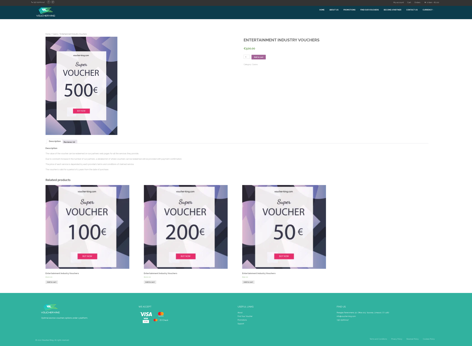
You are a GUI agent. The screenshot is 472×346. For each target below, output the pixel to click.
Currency (428, 10)
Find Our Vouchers (369, 10)
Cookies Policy (429, 339)
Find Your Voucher (245, 316)
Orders (417, 2)
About (240, 313)
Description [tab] (55, 141)
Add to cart (258, 57)
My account (398, 2)
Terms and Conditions (378, 339)
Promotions (349, 10)
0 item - (433, 2)
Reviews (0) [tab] (69, 142)
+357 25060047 (343, 320)
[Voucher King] (45, 18)
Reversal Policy (412, 339)
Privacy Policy (396, 339)
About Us (334, 10)
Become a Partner (392, 10)
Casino (55, 34)
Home (321, 10)
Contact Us (412, 10)
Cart (409, 2)
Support (241, 324)
